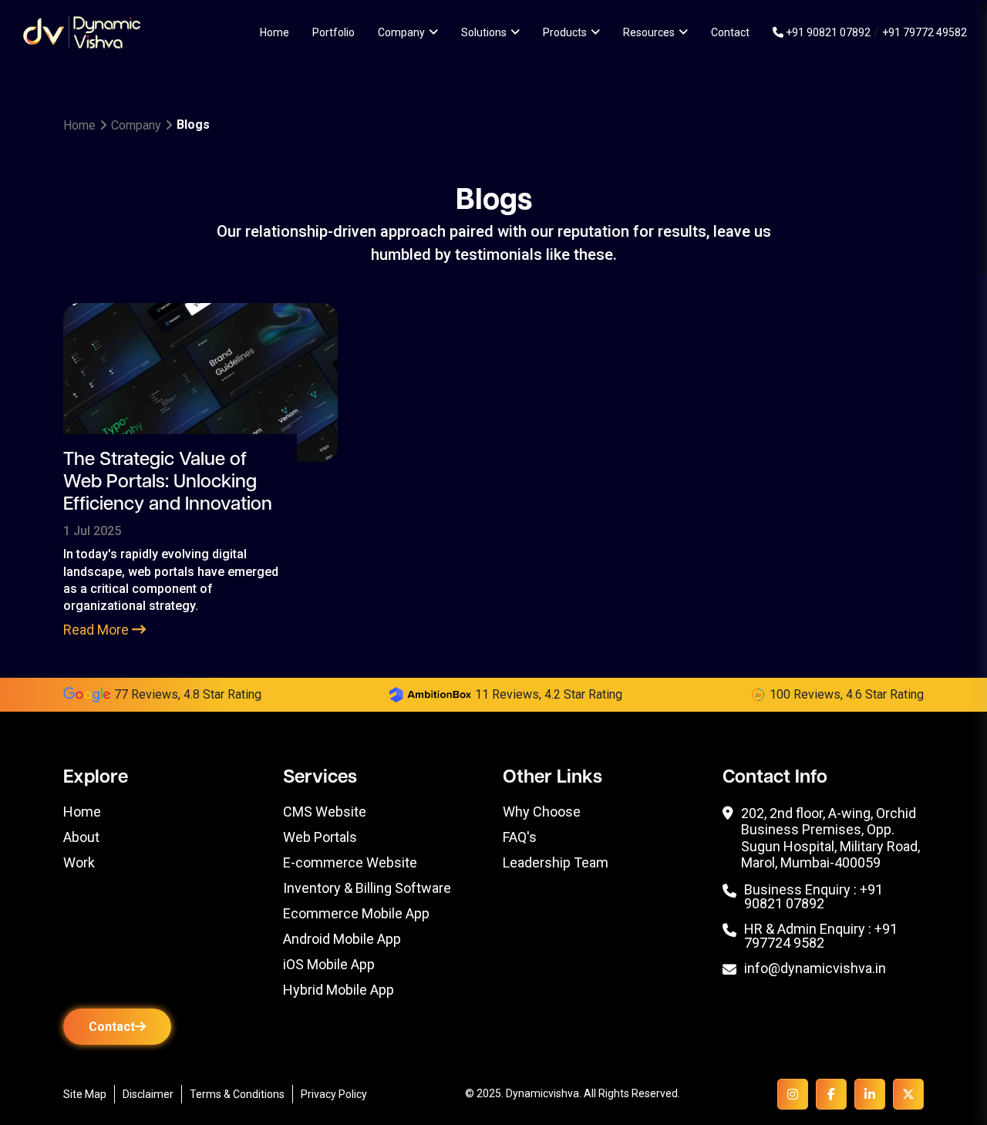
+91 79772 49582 (924, 32)
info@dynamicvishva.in (815, 969)
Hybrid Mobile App (338, 990)
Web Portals (320, 837)
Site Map (84, 1094)
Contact (730, 32)
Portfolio (333, 32)
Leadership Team (555, 863)
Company (401, 32)
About (81, 837)
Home (274, 32)
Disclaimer (148, 1094)
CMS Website (324, 812)
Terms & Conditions (237, 1094)
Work (79, 863)
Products (565, 32)
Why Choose (542, 812)
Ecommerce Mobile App (356, 914)
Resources (649, 32)
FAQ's (520, 837)
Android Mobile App (342, 939)
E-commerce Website (350, 863)
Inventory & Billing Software (367, 888)
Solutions (484, 32)
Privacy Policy (334, 1094)
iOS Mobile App (329, 965)
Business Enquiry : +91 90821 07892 (813, 897)
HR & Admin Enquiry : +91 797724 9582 (821, 936)
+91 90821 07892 (827, 32)
